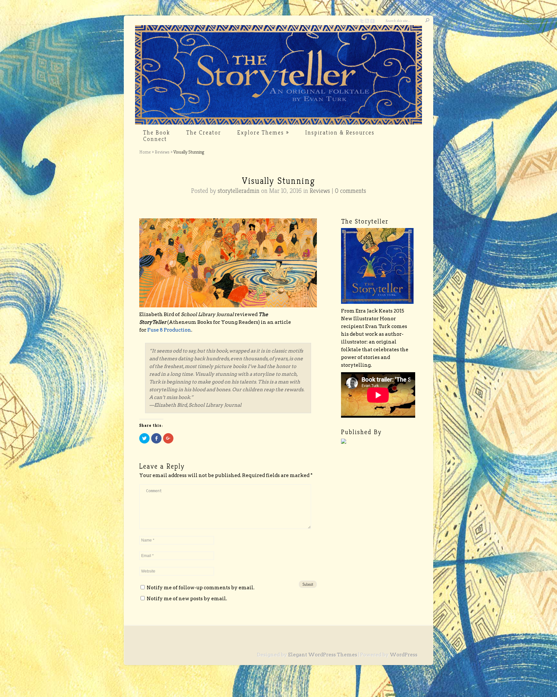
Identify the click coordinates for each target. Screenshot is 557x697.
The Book (156, 132)
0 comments (350, 191)
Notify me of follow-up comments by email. (200, 588)
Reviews (162, 152)
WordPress (403, 655)
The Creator (203, 132)
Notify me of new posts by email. (187, 599)
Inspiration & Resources (340, 132)
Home (145, 152)
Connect (155, 139)
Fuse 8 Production (169, 330)
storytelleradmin (238, 191)
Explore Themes (263, 132)
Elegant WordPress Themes (322, 655)
